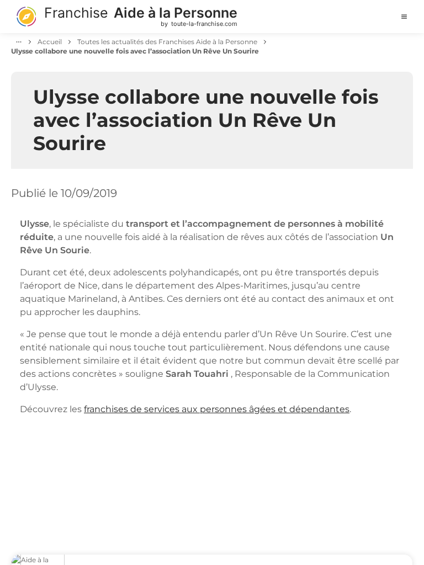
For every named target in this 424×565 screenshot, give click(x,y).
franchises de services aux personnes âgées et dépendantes (216, 409)
